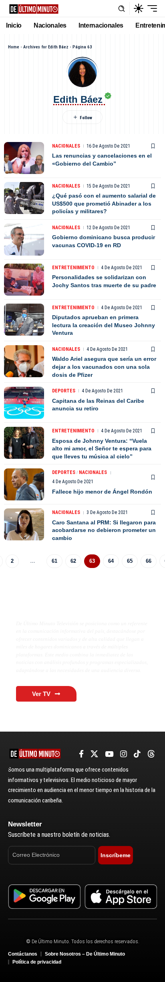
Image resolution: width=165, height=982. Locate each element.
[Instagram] (123, 754)
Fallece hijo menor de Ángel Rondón (102, 491)
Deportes (63, 391)
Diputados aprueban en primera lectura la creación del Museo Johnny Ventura (103, 325)
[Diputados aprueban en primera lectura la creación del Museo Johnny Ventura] (24, 320)
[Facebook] (81, 754)
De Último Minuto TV (54, 606)
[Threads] (151, 754)
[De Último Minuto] (34, 8)
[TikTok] (137, 754)
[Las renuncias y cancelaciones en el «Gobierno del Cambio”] (24, 158)
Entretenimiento (73, 267)
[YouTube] (109, 754)
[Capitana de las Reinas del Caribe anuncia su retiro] (24, 403)
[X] (94, 754)
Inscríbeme (116, 855)
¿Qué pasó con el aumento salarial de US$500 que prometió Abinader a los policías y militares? (104, 203)
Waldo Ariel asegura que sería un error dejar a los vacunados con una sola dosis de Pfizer (104, 367)
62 (73, 561)
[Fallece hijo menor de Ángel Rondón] (24, 484)
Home (13, 47)
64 (111, 561)
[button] (121, 8)
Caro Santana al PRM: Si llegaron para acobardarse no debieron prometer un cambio (104, 530)
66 (148, 561)
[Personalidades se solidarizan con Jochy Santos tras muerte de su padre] (24, 280)
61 (54, 561)
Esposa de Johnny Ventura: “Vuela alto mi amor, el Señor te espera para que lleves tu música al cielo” (101, 449)
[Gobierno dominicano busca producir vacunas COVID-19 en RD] (24, 240)
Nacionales (66, 146)
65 (130, 561)
